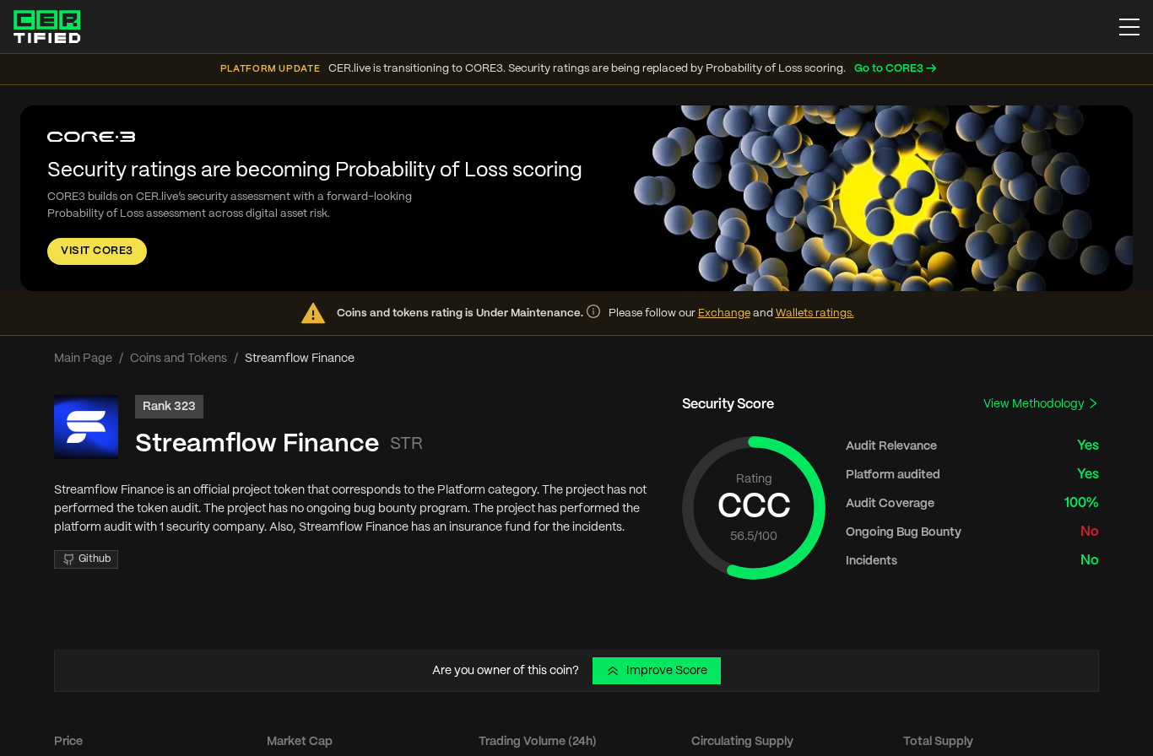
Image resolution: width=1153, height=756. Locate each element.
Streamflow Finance (257, 444)
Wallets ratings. (815, 313)
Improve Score (666, 671)
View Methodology (1035, 404)
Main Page (83, 358)
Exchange (724, 313)
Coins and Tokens (178, 358)
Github (94, 559)
